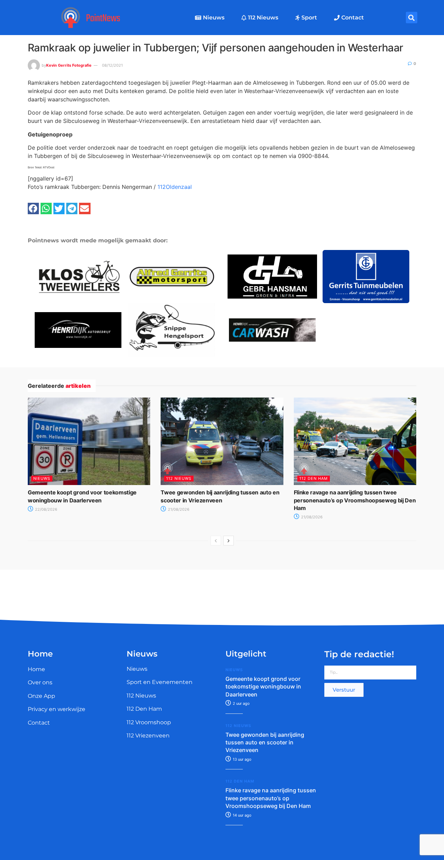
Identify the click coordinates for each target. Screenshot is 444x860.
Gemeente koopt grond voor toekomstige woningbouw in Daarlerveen (263, 686)
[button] (411, 17)
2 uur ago (241, 703)
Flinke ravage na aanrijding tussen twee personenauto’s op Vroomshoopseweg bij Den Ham (355, 500)
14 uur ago (241, 815)
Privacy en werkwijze (56, 709)
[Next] (228, 540)
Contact (352, 17)
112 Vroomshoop (149, 722)
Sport (309, 17)
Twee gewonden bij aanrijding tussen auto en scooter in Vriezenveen (264, 742)
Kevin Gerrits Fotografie (69, 65)
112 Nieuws (263, 17)
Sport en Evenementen (160, 682)
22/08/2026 (45, 509)
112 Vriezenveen (148, 735)
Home (36, 669)
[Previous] (216, 540)
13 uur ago (241, 759)
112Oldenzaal (174, 186)
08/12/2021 (112, 65)
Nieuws (213, 17)
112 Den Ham (313, 478)
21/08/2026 (178, 509)
